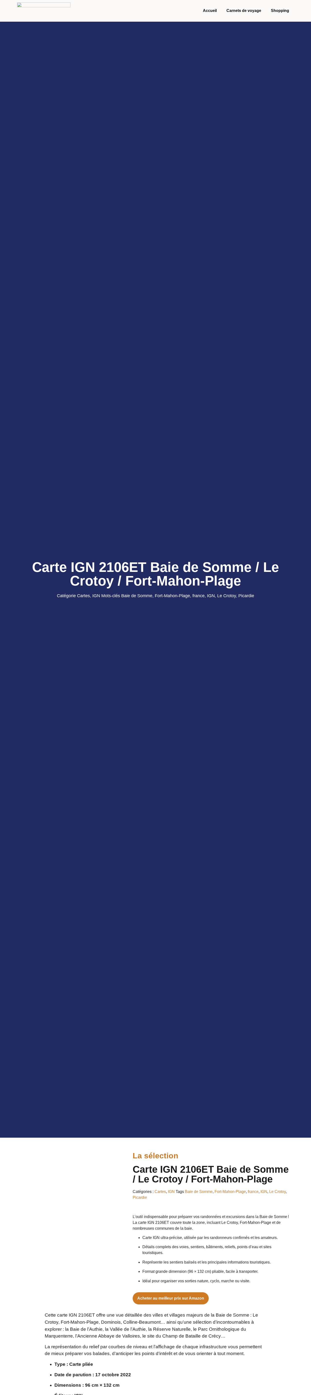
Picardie (246, 595)
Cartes (83, 595)
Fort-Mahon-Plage (172, 595)
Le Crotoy (226, 595)
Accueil (210, 11)
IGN (96, 595)
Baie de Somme (136, 595)
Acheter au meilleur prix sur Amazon (170, 1298)
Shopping (280, 11)
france (198, 595)
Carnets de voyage (243, 11)
